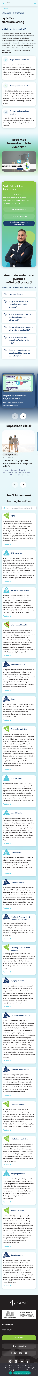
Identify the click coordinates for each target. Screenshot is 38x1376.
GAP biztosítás (16, 553)
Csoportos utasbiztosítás (20, 1069)
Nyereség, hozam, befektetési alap (15, 287)
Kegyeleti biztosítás (18, 664)
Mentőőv (32, 287)
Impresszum (7, 1330)
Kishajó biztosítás (17, 1211)
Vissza (6, 8)
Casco (13, 699)
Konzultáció (19, 1338)
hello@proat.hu (20, 209)
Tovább (6, 544)
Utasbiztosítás (16, 852)
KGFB (13, 516)
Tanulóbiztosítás (17, 1255)
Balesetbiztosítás (17, 882)
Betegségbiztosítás (18, 1174)
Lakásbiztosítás (16, 813)
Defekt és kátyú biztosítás (20, 1015)
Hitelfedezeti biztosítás (19, 1139)
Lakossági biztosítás (10, 455)
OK (10, 1373)
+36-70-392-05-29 (20, 216)
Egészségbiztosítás (18, 1104)
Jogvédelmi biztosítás (19, 729)
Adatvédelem (7, 1324)
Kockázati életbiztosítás (20, 590)
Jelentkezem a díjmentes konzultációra (19, 223)
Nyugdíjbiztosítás (17, 981)
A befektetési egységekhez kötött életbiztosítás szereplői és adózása (17, 463)
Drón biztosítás (16, 778)
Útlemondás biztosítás (19, 625)
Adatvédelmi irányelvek (22, 1373)
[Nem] (35, 1370)
